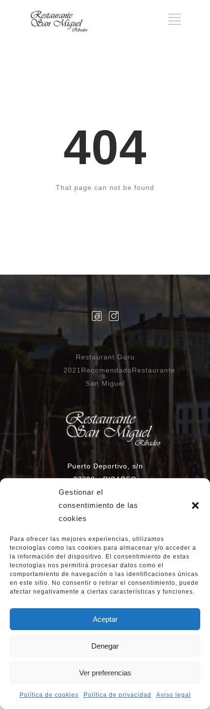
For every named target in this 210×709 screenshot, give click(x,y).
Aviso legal (173, 694)
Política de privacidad (117, 694)
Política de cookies (49, 694)
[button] (195, 505)
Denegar (105, 646)
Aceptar (105, 619)
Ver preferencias (105, 673)
